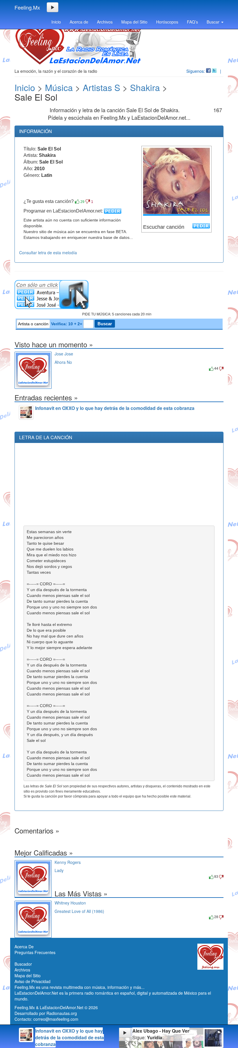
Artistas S (101, 87)
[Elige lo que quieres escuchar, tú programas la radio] (119, 294)
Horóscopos (167, 22)
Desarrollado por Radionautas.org (46, 1013)
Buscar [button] (214, 22)
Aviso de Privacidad (33, 981)
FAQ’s (192, 22)
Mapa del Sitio (134, 22)
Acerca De (24, 946)
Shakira (145, 87)
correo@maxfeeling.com (55, 1019)
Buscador (23, 964)
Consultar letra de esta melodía (48, 252)
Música (59, 87)
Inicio (56, 22)
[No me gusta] (88, 201)
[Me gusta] (77, 201)
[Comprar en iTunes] (61, 368)
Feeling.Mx (27, 7)
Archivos (105, 22)
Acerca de (79, 22)
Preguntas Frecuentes (35, 952)
